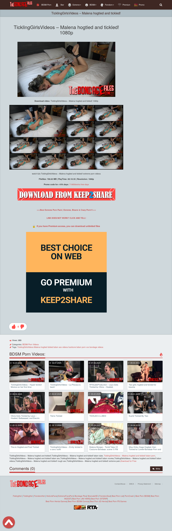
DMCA (131, 484)
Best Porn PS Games (117, 501)
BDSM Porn (46, 4)
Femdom (109, 4)
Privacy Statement (144, 484)
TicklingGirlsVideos (25, 347)
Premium (126, 4)
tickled (50, 347)
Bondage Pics (80, 496)
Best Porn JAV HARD (81, 498)
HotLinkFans (51, 496)
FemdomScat (105, 496)
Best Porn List (118, 496)
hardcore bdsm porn (77, 347)
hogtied (44, 347)
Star (62, 4)
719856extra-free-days (79, 184)
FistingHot (17, 496)
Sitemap (158, 484)
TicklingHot (28, 496)
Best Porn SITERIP (99, 498)
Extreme (76, 4)
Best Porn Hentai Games (56, 501)
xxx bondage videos (94, 347)
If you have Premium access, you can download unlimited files (68, 226)
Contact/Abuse (120, 484)
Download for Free (128, 461)
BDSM (92, 4)
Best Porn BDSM (142, 496)
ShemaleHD (92, 496)
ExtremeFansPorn (66, 496)
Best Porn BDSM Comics (78, 501)
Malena (37, 347)
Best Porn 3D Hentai (98, 501)
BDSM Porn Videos (30, 344)
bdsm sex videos (61, 347)
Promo (141, 4)
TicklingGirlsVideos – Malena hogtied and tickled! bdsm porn (129, 455)
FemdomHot (39, 496)
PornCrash (129, 496)
